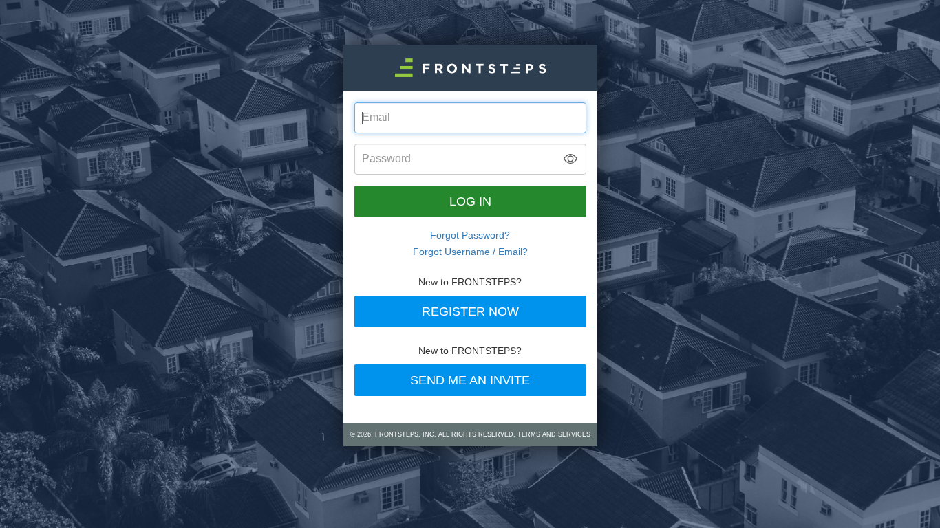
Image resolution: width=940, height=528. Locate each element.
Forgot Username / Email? (470, 251)
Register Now (470, 311)
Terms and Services (553, 434)
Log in (470, 201)
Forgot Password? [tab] (470, 235)
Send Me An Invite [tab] (470, 380)
